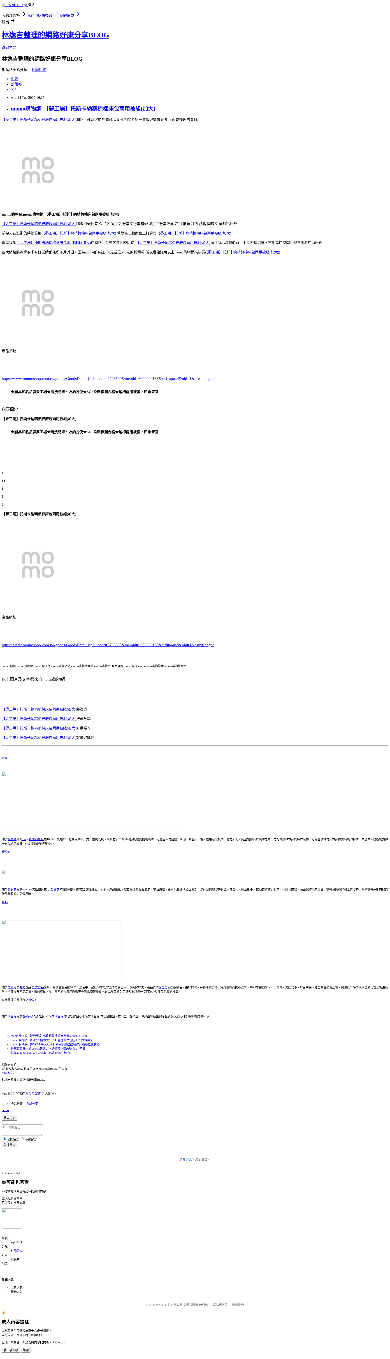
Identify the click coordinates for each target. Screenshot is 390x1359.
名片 (14, 90)
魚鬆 (5, 902)
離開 (26, 1350)
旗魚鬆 (163, 987)
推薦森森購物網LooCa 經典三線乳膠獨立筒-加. (41, 1053)
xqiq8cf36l (8, 1072)
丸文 (22, 987)
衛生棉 (12, 1016)
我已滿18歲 (11, 1350)
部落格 (16, 84)
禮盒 (31, 1000)
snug (5, 757)
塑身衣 (6, 851)
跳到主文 (9, 47)
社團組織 (39, 70)
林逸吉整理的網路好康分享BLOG (55, 35)
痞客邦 (30, 1093)
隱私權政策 (220, 1304)
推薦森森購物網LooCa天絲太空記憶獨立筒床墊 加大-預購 (48, 1048)
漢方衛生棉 (56, 1016)
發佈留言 (9, 1144)
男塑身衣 (53, 889)
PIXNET (161, 1304)
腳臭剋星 (35, 839)
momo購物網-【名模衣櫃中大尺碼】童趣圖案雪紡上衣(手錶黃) (51, 1040)
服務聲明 (238, 1304)
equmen (27, 889)
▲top (5, 1110)
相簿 (14, 79)
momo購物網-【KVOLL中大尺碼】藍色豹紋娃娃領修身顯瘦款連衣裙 (55, 1044)
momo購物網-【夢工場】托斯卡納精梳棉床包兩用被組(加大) (83, 109)
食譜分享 (32, 1103)
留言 (38, 1093)
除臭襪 (12, 839)
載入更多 (9, 1118)
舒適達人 (28, 1016)
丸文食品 (38, 987)
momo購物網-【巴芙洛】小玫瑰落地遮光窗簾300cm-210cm (49, 1035)
